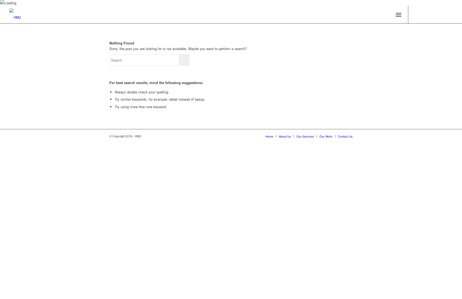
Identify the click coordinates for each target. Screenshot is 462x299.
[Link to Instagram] (449, 14)
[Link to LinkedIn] (441, 14)
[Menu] (398, 14)
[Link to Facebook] (417, 14)
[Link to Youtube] (425, 14)
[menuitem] (269, 136)
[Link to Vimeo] (433, 14)
